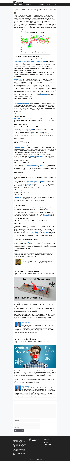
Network (41, 4)
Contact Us (46, 448)
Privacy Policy (47, 444)
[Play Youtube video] (35, 288)
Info (47, 4)
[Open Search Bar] (55, 4)
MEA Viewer (35, 232)
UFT (34, 4)
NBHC (20, 4)
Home (15, 4)
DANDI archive (20, 197)
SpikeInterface (46, 215)
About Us (46, 442)
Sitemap (46, 446)
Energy (27, 4)
